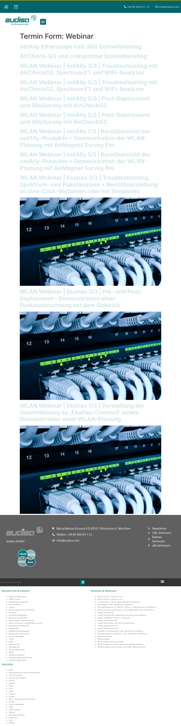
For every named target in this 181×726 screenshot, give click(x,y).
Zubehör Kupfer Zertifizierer (21, 657)
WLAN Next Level (105, 636)
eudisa (11, 683)
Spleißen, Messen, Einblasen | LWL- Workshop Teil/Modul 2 (123, 633)
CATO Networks (15, 675)
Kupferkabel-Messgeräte (19, 631)
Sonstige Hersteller (17, 715)
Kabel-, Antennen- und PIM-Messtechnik (25, 623)
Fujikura (12, 693)
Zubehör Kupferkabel (18, 660)
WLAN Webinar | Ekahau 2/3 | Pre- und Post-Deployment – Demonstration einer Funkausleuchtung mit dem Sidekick (81, 298)
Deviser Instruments (17, 678)
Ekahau (12, 680)
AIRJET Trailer (14, 599)
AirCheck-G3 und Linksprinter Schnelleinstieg (83, 56)
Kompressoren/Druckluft (19, 625)
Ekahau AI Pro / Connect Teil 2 (110, 599)
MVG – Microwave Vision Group (22, 699)
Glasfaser (13, 612)
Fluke (11, 691)
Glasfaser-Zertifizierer (18, 617)
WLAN (11, 652)
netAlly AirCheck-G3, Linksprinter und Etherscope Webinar (122, 615)
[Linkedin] (15, 6)
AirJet (11, 670)
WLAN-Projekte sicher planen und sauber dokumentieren (122, 647)
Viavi (11, 720)
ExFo (11, 685)
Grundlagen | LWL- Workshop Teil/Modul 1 (115, 604)
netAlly (12, 701)
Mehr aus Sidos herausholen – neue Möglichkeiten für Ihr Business (126, 610)
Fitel (11, 688)
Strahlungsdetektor (17, 649)
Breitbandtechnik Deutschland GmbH (24, 672)
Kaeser (12, 696)
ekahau (12, 607)
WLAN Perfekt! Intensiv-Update (111, 641)
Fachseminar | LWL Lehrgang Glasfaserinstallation (119, 602)
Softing (11, 712)
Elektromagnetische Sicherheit (22, 610)
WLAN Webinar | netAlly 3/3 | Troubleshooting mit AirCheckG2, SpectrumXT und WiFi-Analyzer (88, 69)
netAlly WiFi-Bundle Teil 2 (108, 628)
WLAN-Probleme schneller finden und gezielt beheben (120, 644)
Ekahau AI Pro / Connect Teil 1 (110, 596)
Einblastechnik (15, 604)
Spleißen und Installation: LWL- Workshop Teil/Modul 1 (121, 631)
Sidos (11, 641)
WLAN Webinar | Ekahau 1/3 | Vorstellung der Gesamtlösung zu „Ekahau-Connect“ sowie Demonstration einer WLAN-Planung (82, 412)
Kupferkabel (14, 628)
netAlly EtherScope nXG (107, 620)
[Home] (6, 6)
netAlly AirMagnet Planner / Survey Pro (114, 617)
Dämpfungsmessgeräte (18, 602)
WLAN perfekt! (104, 639)
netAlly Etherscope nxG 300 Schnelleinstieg (81, 46)
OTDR (11, 639)
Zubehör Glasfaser (16, 655)
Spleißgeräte (14, 647)
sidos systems (15, 709)
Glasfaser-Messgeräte (18, 615)
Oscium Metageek (16, 636)
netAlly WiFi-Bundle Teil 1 (108, 625)
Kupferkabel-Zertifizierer (19, 633)
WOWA (11, 723)
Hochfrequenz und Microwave (21, 620)
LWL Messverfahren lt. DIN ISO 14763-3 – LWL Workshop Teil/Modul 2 (127, 607)
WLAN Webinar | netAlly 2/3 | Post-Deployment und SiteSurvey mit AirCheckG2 (85, 102)
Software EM (14, 644)
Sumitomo (13, 717)
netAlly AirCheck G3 (106, 612)
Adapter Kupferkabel (17, 596)
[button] (43, 22)
